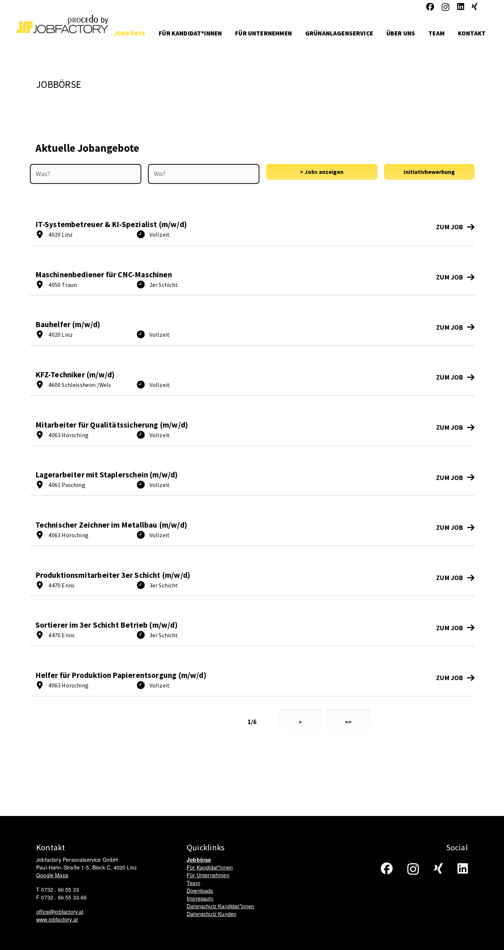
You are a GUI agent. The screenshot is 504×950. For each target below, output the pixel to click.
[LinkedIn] (460, 7)
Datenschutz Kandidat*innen (221, 906)
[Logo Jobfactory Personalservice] (62, 33)
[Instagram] (445, 7)
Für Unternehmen (208, 875)
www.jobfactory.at (57, 919)
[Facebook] (430, 7)
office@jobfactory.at (60, 911)
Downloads (200, 890)
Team (193, 882)
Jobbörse (199, 859)
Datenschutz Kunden (212, 914)
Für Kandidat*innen (210, 867)
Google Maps (52, 875)
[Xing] (474, 7)
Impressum (200, 898)
